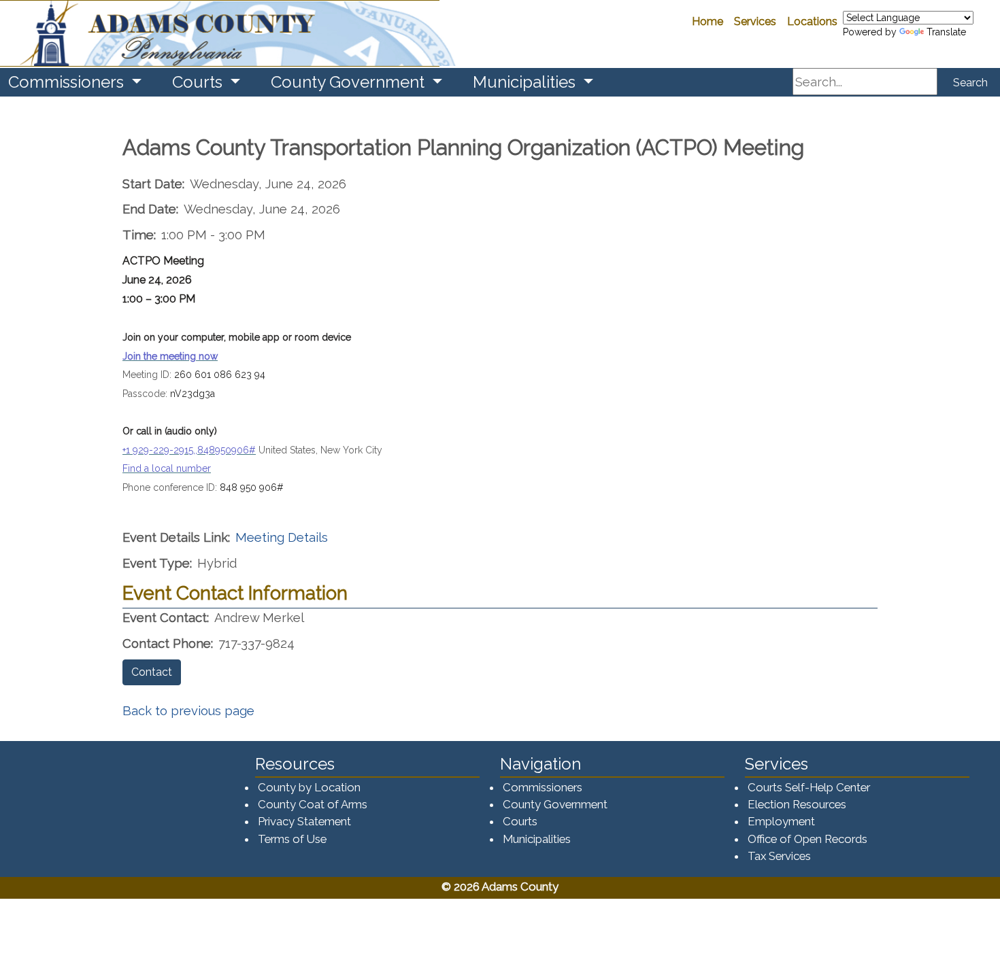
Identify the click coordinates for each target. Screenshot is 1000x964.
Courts (520, 821)
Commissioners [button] (68, 82)
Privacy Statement (304, 821)
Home (707, 21)
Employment (781, 821)
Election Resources (797, 804)
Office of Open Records (807, 839)
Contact (151, 672)
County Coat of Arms (312, 804)
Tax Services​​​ (779, 856)
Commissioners (542, 787)
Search (970, 82)
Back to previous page (188, 711)
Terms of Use (292, 839)
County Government (555, 804)
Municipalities (537, 839)
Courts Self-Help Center (809, 787)
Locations (812, 21)
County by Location (309, 787)
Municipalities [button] (526, 82)
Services (755, 21)
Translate (946, 32)
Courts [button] (199, 82)
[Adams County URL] (219, 33)
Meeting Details (281, 537)
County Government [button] (350, 82)
